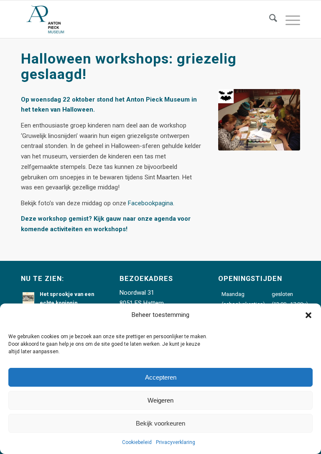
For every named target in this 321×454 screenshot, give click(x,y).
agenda (166, 218)
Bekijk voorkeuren (160, 423)
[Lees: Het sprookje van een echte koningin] (28, 298)
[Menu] (288, 19)
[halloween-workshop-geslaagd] (259, 119)
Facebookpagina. (151, 203)
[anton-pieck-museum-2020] (44, 19)
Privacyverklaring (175, 442)
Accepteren (160, 377)
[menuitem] (269, 19)
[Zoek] (269, 19)
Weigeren (160, 400)
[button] (308, 315)
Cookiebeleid (137, 442)
